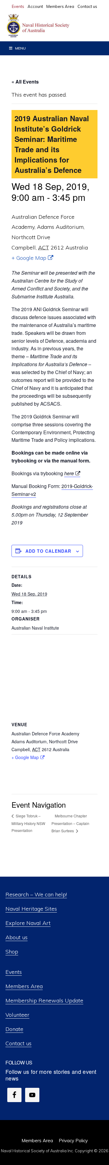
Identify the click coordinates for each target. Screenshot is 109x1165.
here (69, 473)
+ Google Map (29, 257)
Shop (11, 951)
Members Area (24, 986)
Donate (14, 1029)
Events (13, 971)
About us (16, 937)
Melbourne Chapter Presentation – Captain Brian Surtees (70, 823)
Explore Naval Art (28, 922)
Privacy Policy (73, 1140)
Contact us (18, 1043)
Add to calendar (48, 551)
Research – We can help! (36, 894)
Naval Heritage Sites (31, 908)
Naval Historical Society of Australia (51, 26)
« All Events (25, 81)
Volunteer (17, 1014)
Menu (20, 48)
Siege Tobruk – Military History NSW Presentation (28, 823)
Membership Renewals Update (44, 1000)
